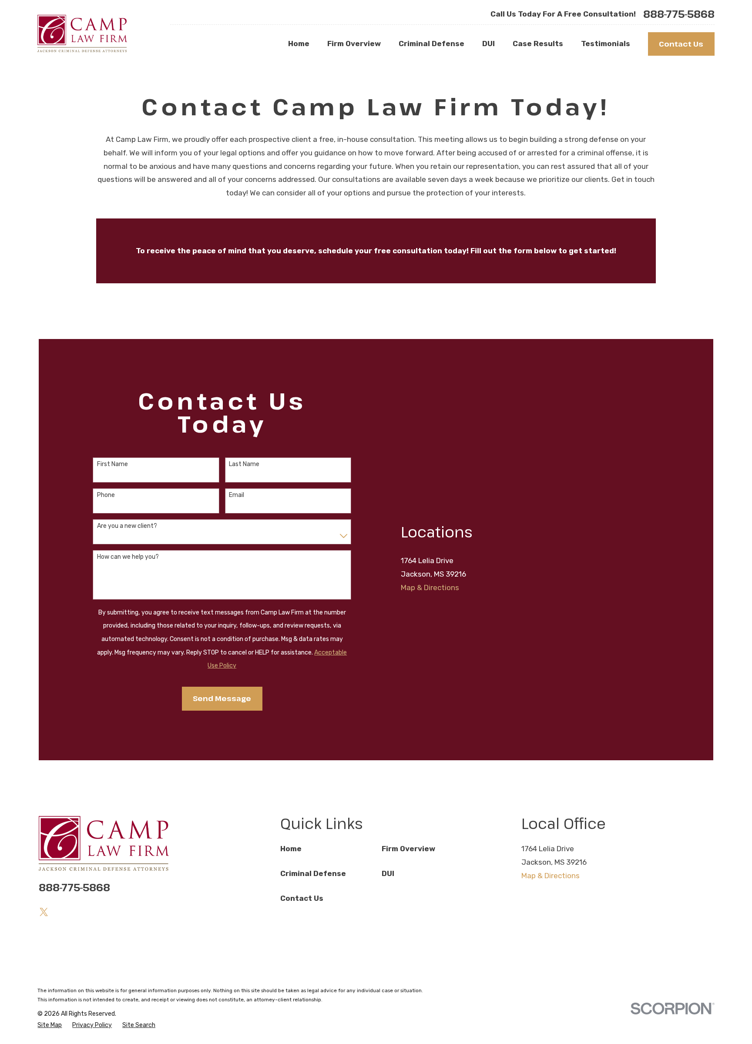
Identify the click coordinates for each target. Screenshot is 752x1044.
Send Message (222, 698)
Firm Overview (408, 848)
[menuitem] (49, 1025)
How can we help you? (128, 557)
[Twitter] (44, 912)
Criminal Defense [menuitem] (431, 43)
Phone (106, 495)
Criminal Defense (313, 873)
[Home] (82, 33)
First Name (112, 464)
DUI (388, 873)
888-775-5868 (679, 14)
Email (236, 495)
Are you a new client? (127, 526)
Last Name (244, 464)
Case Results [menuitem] (538, 43)
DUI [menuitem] (488, 43)
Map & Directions (430, 587)
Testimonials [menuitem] (605, 43)
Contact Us (681, 44)
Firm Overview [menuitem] (354, 43)
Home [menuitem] (298, 43)
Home (291, 848)
